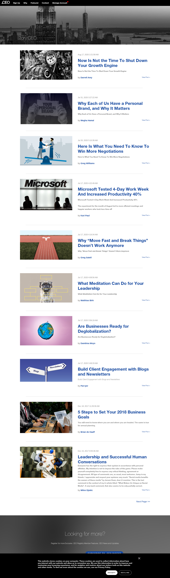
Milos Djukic (87, 490)
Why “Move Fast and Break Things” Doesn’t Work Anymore (113, 243)
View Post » (146, 77)
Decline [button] (125, 572)
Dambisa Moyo (88, 343)
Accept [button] (112, 572)
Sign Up (16, 3)
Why (25, 3)
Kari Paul (85, 215)
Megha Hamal (87, 120)
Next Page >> (143, 501)
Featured (34, 3)
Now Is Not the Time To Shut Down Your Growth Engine (112, 63)
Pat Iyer (84, 386)
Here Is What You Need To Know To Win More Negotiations (113, 149)
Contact (45, 3)
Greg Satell (86, 257)
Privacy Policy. (104, 567)
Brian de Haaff (88, 432)
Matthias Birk (87, 300)
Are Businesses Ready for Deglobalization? (103, 329)
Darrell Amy (86, 77)
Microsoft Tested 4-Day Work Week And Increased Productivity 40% (113, 192)
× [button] (139, 558)
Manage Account (59, 3)
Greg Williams (87, 163)
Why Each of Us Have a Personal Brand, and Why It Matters (110, 106)
